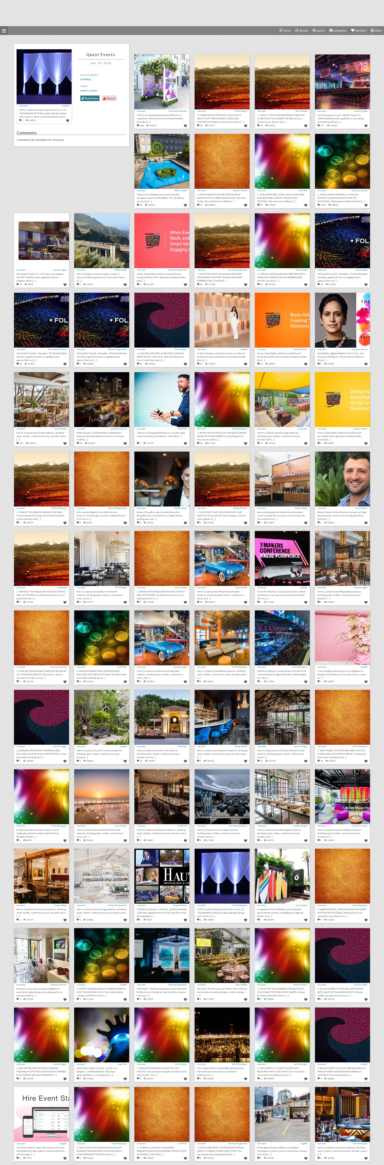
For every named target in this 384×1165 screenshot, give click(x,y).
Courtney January (360, 190)
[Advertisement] (192, 13)
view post (23, 106)
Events (84, 90)
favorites (360, 30)
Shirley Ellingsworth (177, 270)
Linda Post (302, 190)
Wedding (85, 79)
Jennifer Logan (361, 111)
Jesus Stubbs (301, 111)
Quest (94, 90)
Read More (91, 98)
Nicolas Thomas (240, 190)
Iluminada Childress (178, 111)
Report (111, 98)
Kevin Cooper (241, 111)
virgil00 (65, 106)
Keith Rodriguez (239, 429)
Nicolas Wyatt (180, 190)
